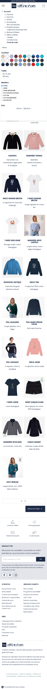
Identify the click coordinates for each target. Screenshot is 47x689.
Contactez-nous (8, 633)
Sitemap (5, 635)
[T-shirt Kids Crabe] (12, 225)
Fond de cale (12, 42)
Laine (5, 88)
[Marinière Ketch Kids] (12, 427)
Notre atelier (6, 592)
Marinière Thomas (34, 156)
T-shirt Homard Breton (34, 199)
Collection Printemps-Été (17, 30)
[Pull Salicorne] (12, 307)
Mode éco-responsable (11, 597)
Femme (10, 14)
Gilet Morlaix (12, 482)
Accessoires (11, 22)
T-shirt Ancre (12, 402)
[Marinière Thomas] (34, 140)
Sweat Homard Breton (12, 198)
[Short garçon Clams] (34, 387)
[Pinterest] (10, 575)
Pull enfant (11, 160)
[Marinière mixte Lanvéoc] (34, 225)
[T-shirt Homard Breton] (34, 183)
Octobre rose (12, 40)
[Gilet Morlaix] (12, 467)
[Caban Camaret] (34, 427)
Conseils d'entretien (9, 627)
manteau (29, 446)
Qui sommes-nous (9, 589)
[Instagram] (16, 575)
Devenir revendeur (30, 600)
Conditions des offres (31, 606)
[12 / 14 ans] (23, 74)
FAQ (3, 630)
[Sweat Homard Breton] (12, 183)
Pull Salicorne (12, 322)
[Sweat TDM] (34, 267)
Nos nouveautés (13, 25)
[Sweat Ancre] (34, 347)
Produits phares (13, 27)
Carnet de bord (7, 600)
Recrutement (7, 603)
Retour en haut (35, 509)
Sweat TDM (34, 282)
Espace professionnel (32, 603)
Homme (10, 17)
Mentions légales (26, 674)
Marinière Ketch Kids (12, 442)
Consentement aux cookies (13, 687)
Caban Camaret (34, 442)
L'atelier (10, 37)
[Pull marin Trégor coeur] (34, 307)
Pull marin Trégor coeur (34, 323)
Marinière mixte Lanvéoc (35, 241)
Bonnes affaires (13, 32)
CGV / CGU (27, 597)
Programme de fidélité (32, 592)
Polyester (7, 100)
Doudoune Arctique (12, 282)
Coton (6, 95)
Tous (5, 86)
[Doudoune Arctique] (12, 267)
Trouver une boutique (10, 595)
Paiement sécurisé (30, 609)
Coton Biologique (11, 93)
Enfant (9, 19)
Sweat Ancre (34, 362)
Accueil (7, 11)
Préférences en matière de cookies (29, 676)
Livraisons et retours (31, 595)
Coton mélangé (9, 98)
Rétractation (28, 612)
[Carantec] (12, 140)
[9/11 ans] (23, 76)
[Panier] (43, 5)
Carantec (12, 156)
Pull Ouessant (12, 362)
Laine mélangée (9, 90)
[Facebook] (4, 575)
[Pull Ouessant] (12, 347)
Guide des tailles (8, 624)
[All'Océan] (23, 5)
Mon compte (28, 589)
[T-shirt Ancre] (12, 387)
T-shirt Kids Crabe (12, 240)
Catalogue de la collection (12, 621)
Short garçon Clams (34, 402)
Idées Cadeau (12, 35)
